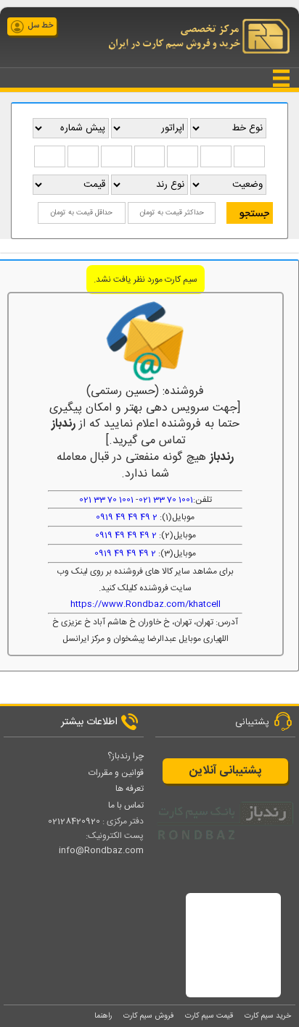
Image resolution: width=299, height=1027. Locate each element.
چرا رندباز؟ (125, 756)
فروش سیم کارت (148, 1016)
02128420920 (74, 821)
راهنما (103, 1016)
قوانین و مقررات (116, 773)
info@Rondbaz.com (101, 850)
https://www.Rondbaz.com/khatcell (145, 604)
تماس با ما (126, 805)
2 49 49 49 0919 (126, 517)
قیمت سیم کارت (209, 1016)
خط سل (40, 26)
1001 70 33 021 (166, 499)
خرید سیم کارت (268, 1016)
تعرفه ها (129, 788)
